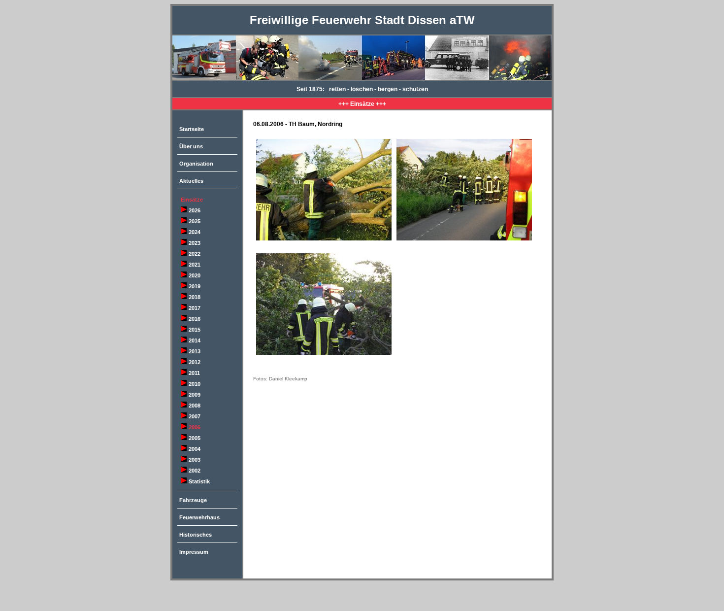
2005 (194, 438)
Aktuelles (191, 181)
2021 (194, 265)
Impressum (193, 552)
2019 (194, 286)
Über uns (191, 146)
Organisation (196, 164)
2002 (194, 471)
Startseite (191, 129)
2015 (194, 330)
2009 (194, 395)
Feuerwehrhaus (199, 517)
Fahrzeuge (193, 500)
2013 (194, 351)
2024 (194, 232)
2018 (194, 297)
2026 (194, 210)
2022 (194, 254)
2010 (194, 384)
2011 (194, 373)
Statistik (199, 481)
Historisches (195, 535)
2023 (194, 243)
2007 (194, 416)
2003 (194, 460)
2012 (194, 362)
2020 (194, 275)
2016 (194, 319)
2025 (194, 221)
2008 (194, 405)
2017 (194, 308)
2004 (194, 449)
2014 (194, 340)
